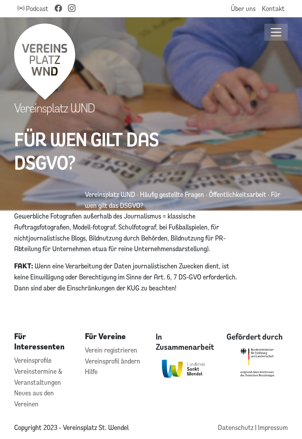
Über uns (243, 8)
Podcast (36, 8)
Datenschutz (236, 427)
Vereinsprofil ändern (112, 361)
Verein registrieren (111, 350)
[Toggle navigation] (276, 32)
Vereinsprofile (33, 360)
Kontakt (273, 8)
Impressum (273, 427)
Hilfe (91, 371)
